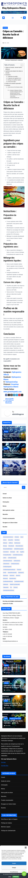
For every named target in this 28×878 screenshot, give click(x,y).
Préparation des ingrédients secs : (14, 78)
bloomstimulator (19, 546)
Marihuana (5, 575)
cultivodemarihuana (7, 560)
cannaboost (5, 551)
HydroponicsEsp (11, 382)
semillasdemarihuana (8, 581)
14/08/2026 (7, 690)
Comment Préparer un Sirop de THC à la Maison (13, 469)
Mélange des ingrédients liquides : (14, 79)
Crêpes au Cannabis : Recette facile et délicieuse (13, 68)
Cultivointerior (6, 563)
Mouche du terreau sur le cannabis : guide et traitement (13, 723)
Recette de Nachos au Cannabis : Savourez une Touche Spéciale (13, 453)
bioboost (5, 543)
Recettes (5, 27)
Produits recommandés (9, 518)
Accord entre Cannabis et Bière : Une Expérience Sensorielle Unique (13, 436)
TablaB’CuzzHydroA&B (15, 584)
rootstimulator (12, 578)
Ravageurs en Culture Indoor (10, 522)
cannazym (12, 551)
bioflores (11, 543)
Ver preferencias (14, 872)
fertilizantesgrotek (7, 566)
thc (11, 587)
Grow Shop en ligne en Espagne (9, 819)
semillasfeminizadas (18, 581)
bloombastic (11, 546)
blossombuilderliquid (7, 548)
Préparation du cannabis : (13, 76)
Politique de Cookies (6, 823)
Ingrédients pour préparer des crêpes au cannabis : (14, 72)
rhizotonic (5, 578)
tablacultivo (5, 587)
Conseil (5, 493)
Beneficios (17, 540)
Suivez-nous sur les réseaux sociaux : (15, 87)
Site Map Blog (4, 765)
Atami (22, 537)
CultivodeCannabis (12, 557)
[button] (25, 847)
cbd (17, 551)
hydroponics (21, 572)
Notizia (4, 506)
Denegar (14, 867)
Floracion (19, 569)
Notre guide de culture (8, 510)
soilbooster (5, 584)
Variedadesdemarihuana (8, 590)
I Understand (15, 876)
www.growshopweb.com (12, 392)
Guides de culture (7, 498)
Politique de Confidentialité (8, 830)
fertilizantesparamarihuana (9, 569)
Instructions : (8, 74)
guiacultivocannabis (12, 572)
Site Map (3, 762)
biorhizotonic (17, 543)
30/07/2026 (7, 725)
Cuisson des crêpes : (12, 81)
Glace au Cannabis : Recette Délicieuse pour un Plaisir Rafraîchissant (9, 401)
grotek (4, 572)
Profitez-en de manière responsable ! (13, 83)
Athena (4, 540)
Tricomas (15, 587)
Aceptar (14, 863)
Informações (6, 502)
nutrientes (12, 575)
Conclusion (7, 85)
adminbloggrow (18, 414)
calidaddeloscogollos (18, 548)
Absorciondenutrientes (8, 537)
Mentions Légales (5, 827)
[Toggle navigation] (12, 18)
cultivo (4, 557)
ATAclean (17, 537)
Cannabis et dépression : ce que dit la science (13, 686)
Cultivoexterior (17, 560)
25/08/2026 (7, 672)
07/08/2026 (7, 707)
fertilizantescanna (15, 563)
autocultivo (10, 540)
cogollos (22, 551)
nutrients (18, 575)
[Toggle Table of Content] (21, 65)
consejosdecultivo (7, 554)
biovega (5, 546)
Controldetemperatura (17, 554)
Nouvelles (5, 514)
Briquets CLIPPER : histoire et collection (14, 669)
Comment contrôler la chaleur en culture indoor (13, 704)
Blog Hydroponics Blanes (14, 8)
